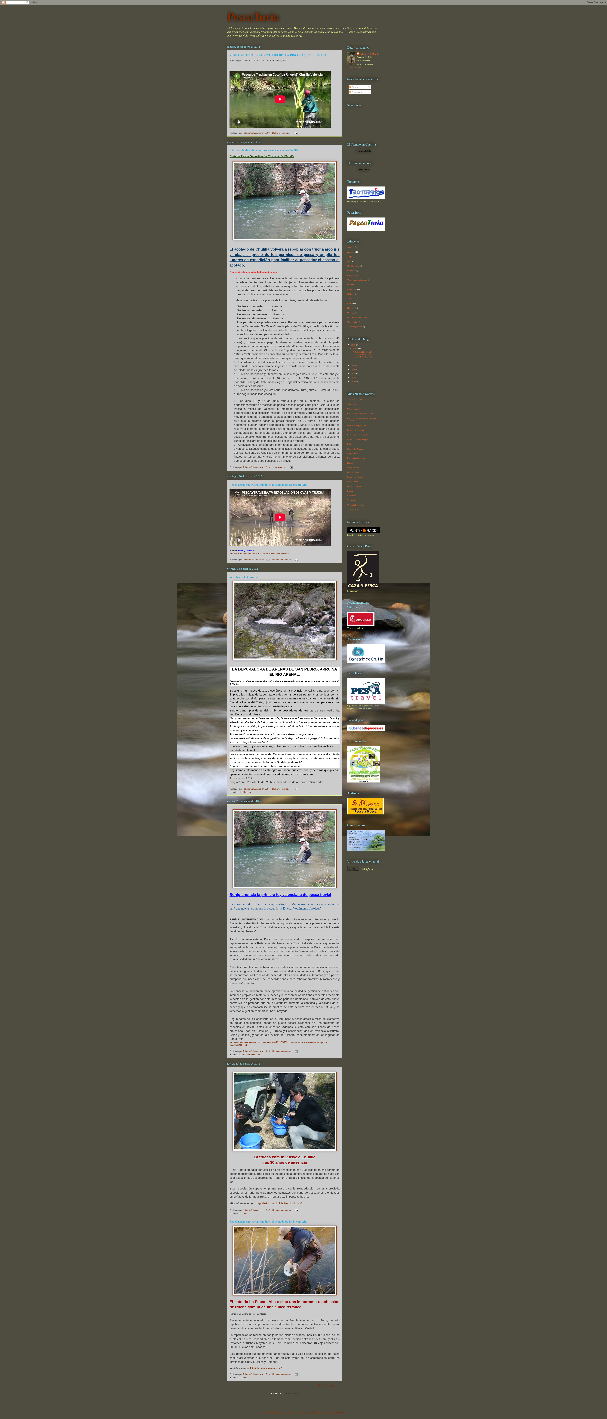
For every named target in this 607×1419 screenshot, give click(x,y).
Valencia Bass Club (355, 504)
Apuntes (350, 247)
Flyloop (350, 444)
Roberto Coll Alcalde (369, 53)
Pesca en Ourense (354, 476)
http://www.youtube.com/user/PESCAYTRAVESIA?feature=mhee (259, 554)
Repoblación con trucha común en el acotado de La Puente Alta (268, 485)
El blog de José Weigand (357, 434)
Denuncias (351, 284)
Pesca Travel (352, 481)
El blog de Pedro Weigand (358, 439)
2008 (353, 381)
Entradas (355, 87)
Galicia (350, 293)
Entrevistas (352, 289)
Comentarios (356, 92)
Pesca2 (350, 490)
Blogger (339, 1413)
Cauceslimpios (353, 408)
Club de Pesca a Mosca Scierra (360, 413)
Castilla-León (245, 792)
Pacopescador (353, 467)
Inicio (274, 1385)
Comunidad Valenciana (249, 1054)
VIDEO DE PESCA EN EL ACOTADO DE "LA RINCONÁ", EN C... (362, 355)
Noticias (243, 1213)
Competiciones (353, 275)
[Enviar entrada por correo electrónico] (296, 133)
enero (355, 348)
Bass (349, 261)
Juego (349, 298)
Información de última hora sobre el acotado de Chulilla (264, 150)
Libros (350, 303)
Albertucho (352, 404)
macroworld (310, 1413)
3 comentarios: (279, 467)
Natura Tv (351, 462)
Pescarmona (352, 495)
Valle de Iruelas (353, 509)
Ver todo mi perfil (354, 67)
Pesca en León (353, 472)
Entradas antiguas (329, 1385)
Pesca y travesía (354, 486)
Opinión (350, 312)
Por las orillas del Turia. (357, 317)
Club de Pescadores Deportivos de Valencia (361, 419)
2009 (353, 377)
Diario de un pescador (356, 425)
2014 (353, 344)
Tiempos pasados (354, 326)
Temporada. (352, 322)
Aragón (350, 256)
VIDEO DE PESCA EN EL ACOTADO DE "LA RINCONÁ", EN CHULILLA (278, 55)
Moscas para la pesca (356, 458)
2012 (353, 365)
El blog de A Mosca (355, 429)
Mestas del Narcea (355, 448)
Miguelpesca (352, 453)
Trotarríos (351, 500)
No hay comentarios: (282, 133)
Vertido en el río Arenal (244, 577)
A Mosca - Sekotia (355, 399)
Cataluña (351, 270)
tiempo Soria (363, 169)
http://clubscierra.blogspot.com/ (266, 1368)
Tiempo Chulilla (363, 151)
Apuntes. (351, 251)
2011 (353, 369)
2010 (353, 373)
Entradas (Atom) (291, 1393)
